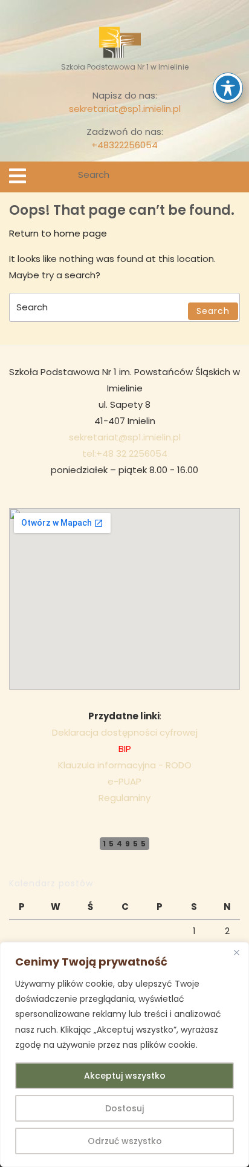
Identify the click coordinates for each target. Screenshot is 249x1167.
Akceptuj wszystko (125, 1076)
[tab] (17, 176)
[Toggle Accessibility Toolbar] (227, 87)
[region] (124, 1054)
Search (232, 177)
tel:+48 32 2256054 (124, 453)
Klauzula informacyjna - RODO (125, 765)
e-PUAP (124, 781)
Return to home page (58, 233)
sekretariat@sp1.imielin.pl (125, 108)
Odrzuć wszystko (125, 1141)
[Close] (236, 952)
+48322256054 (124, 145)
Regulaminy (124, 797)
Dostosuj (124, 1108)
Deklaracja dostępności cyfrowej (125, 732)
